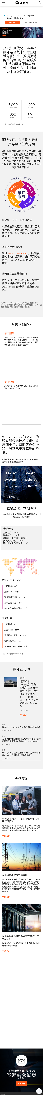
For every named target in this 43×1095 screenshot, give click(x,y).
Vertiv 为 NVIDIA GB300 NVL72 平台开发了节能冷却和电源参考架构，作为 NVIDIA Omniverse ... (21, 740)
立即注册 (21, 1083)
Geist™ (30, 473)
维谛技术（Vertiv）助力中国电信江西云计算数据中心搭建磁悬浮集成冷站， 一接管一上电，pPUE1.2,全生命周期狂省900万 (29, 694)
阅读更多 (23, 715)
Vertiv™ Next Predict (18, 253)
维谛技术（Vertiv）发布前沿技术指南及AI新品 (21, 727)
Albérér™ (11, 473)
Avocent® (11, 479)
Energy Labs (12, 486)
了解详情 (6, 836)
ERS (11, 496)
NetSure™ (30, 486)
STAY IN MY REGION (31, 22)
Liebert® (30, 479)
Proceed (12, 22)
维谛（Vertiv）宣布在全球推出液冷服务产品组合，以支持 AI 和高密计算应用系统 (21, 754)
